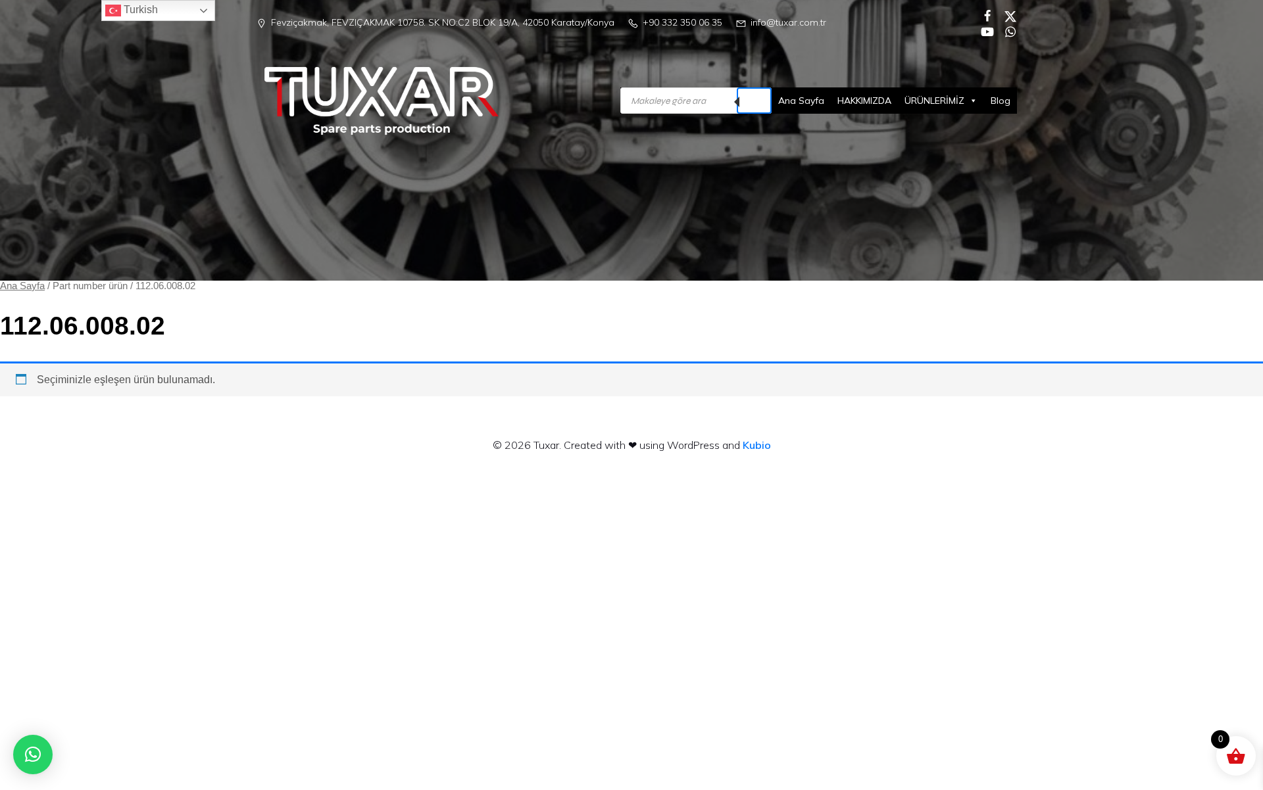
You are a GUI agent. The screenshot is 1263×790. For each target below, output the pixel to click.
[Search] (754, 100)
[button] (33, 754)
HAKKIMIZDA (864, 100)
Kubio (757, 445)
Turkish (139, 9)
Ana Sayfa (801, 100)
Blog (1000, 100)
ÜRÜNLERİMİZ (934, 100)
